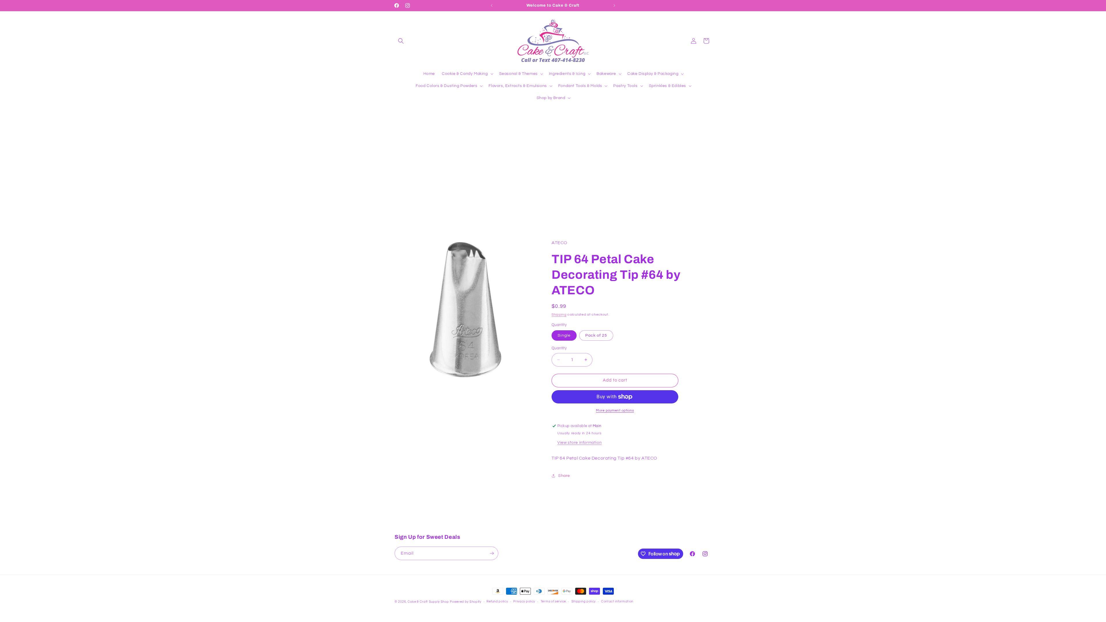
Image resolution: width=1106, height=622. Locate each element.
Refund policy (497, 601)
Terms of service (553, 601)
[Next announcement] (614, 5)
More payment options (615, 410)
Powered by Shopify (465, 601)
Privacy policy (524, 601)
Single (564, 335)
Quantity (559, 348)
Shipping (559, 314)
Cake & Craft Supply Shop (428, 601)
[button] (401, 41)
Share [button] (564, 476)
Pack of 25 (596, 335)
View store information (579, 443)
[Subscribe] (491, 553)
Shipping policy (583, 601)
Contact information (617, 601)
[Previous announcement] (491, 5)
